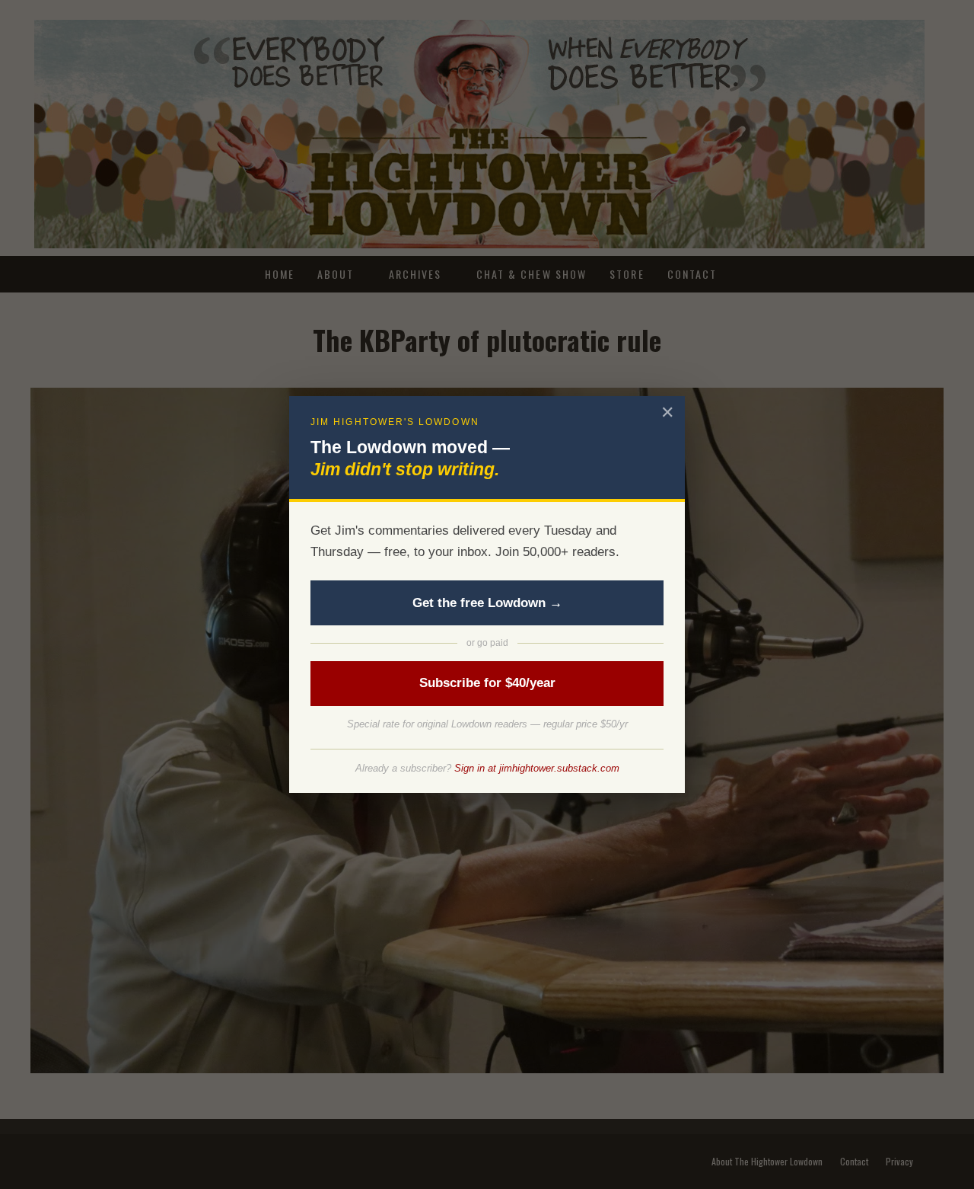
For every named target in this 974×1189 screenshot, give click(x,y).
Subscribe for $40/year (487, 683)
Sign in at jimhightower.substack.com (536, 768)
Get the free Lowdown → (487, 603)
